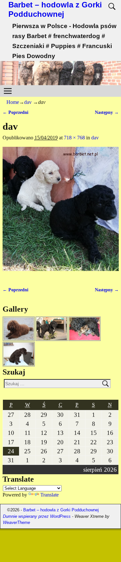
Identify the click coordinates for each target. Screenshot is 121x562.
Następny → (107, 112)
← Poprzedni (15, 112)
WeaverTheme (16, 522)
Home (12, 102)
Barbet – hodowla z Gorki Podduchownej (55, 9)
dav (28, 102)
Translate (49, 494)
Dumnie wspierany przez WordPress (37, 516)
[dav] (61, 213)
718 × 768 (74, 137)
